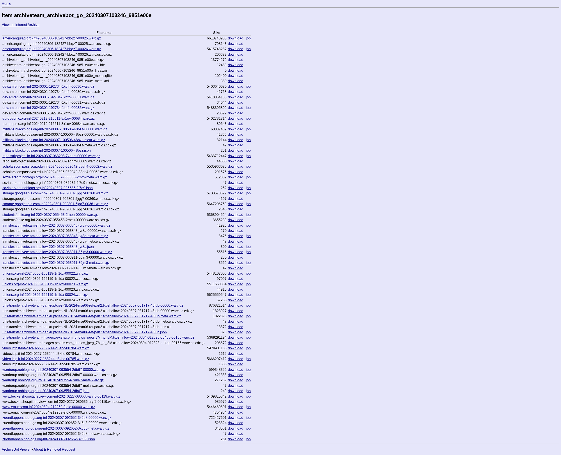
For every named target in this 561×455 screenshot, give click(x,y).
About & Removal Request (54, 449)
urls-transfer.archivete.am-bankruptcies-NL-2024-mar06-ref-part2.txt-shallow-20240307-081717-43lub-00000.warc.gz (92, 305)
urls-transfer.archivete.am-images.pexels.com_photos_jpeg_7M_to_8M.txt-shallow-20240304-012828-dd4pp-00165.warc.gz (98, 337)
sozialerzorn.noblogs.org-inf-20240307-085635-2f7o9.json (47, 188)
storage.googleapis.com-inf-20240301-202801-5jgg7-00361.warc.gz (55, 204)
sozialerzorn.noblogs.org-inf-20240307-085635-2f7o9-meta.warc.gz (54, 177)
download (235, 38)
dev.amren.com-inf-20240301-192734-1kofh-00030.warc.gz (48, 86)
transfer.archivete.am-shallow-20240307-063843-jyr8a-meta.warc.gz (55, 236)
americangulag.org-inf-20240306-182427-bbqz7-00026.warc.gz (51, 49)
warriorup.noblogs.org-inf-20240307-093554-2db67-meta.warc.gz (53, 380)
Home (6, 3)
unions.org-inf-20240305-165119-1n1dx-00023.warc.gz (45, 284)
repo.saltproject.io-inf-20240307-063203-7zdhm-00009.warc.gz (51, 156)
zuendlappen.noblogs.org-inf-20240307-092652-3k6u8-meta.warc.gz (55, 428)
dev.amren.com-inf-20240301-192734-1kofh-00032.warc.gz (48, 108)
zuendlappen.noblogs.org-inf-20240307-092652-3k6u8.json (48, 439)
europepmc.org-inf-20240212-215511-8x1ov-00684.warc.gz (48, 118)
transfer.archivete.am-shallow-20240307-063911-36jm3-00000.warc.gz (57, 252)
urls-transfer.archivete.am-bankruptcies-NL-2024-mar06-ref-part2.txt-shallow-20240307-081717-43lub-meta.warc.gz (91, 316)
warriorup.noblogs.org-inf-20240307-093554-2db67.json (45, 391)
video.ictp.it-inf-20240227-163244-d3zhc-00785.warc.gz (45, 359)
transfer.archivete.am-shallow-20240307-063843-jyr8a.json (48, 247)
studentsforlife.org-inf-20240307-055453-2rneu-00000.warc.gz (50, 215)
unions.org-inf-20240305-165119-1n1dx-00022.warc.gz (45, 273)
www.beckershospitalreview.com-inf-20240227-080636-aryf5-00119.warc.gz (61, 396)
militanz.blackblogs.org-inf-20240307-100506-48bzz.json (46, 150)
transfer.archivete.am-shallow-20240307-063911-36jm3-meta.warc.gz (56, 263)
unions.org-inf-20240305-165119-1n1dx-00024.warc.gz (45, 295)
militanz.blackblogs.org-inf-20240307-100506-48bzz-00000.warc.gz (54, 129)
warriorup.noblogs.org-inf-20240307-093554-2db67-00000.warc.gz (54, 369)
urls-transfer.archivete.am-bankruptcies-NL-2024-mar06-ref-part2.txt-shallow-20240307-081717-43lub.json (84, 332)
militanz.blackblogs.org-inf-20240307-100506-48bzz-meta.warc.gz (53, 140)
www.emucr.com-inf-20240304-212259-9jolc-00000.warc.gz (48, 407)
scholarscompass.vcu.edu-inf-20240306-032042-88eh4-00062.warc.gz (57, 166)
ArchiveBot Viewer (16, 449)
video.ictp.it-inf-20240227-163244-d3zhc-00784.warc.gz (45, 348)
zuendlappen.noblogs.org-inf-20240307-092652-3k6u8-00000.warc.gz (56, 417)
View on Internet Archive (20, 25)
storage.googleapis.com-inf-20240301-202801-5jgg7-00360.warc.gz (55, 193)
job (248, 38)
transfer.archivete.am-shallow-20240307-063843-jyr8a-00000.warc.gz (56, 225)
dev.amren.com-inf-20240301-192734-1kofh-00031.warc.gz (48, 97)
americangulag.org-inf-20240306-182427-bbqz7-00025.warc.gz (51, 38)
